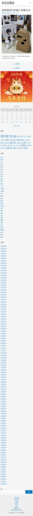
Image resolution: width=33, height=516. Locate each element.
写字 (25, 140)
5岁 (2, 136)
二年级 (7, 140)
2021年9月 (3, 331)
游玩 (2, 213)
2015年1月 (3, 481)
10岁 (21, 136)
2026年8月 (3, 246)
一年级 (28, 136)
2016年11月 (3, 437)
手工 (2, 193)
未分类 (2, 205)
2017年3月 (3, 433)
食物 (2, 234)
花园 (2, 222)
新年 (2, 198)
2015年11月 (3, 459)
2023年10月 (4, 277)
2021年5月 (3, 340)
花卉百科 (16, 497)
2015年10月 (3, 462)
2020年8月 (3, 362)
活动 (2, 208)
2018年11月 (3, 413)
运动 (19, 148)
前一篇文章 (17, 64)
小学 (2, 186)
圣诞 (21, 142)
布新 (11, 145)
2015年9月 (3, 464)
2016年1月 (3, 454)
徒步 (19, 145)
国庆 (15, 143)
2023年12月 (4, 272)
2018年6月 (3, 423)
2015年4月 (3, 476)
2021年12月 (3, 323)
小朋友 (2, 188)
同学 (7, 142)
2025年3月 (3, 263)
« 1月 (14, 125)
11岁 (25, 136)
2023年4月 (3, 292)
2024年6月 (3, 270)
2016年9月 (3, 442)
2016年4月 (3, 450)
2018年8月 (3, 420)
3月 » (18, 125)
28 (30, 121)
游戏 (2, 210)
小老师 (4, 145)
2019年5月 (3, 399)
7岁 (11, 136)
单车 (2, 166)
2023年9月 (3, 280)
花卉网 (16, 501)
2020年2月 (3, 377)
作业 (2, 162)
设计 (2, 225)
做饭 (14, 140)
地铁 (24, 143)
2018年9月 (3, 418)
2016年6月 (3, 445)
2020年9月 (3, 360)
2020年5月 (3, 370)
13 (25, 115)
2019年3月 (3, 403)
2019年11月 (3, 384)
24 (12, 121)
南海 (2, 169)
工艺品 (7, 145)
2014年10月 (4, 483)
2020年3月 (3, 374)
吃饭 (5, 142)
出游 (28, 140)
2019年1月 (3, 408)
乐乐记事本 (8, 2)
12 (21, 115)
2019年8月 (3, 391)
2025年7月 (3, 260)
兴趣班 (22, 140)
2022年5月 (3, 311)
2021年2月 (3, 348)
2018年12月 (3, 411)
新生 (2, 200)
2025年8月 (3, 258)
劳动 (2, 164)
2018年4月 (3, 425)
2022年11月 (3, 302)
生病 (5, 148)
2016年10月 (4, 440)
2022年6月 (3, 309)
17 (11, 118)
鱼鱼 (2, 237)
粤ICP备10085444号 (16, 509)
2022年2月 (3, 319)
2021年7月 (3, 336)
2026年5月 (3, 248)
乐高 (2, 159)
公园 (17, 140)
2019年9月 (3, 389)
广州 (16, 145)
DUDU (16, 503)
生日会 (2, 148)
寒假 (2, 183)
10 (12, 115)
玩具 (30, 145)
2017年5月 (3, 430)
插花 (2, 196)
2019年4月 (3, 401)
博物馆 (2, 142)
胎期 (2, 220)
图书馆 (18, 142)
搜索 (2, 489)
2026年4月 (3, 251)
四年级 (11, 143)
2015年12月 (3, 457)
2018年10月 (3, 416)
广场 (14, 145)
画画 (8, 148)
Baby (2, 157)
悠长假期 (23, 145)
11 (16, 115)
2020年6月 (3, 367)
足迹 (16, 505)
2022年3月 (3, 316)
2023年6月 (3, 287)
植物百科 (16, 507)
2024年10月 (4, 265)
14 (30, 115)
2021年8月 (3, 333)
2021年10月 (3, 328)
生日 (2, 215)
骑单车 (26, 148)
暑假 (2, 203)
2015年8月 (3, 467)
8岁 (15, 136)
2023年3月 (3, 294)
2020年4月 (3, 372)
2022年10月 (4, 304)
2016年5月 (3, 447)
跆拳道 (2, 230)
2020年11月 (3, 355)
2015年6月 (3, 471)
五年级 (11, 140)
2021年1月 (3, 350)
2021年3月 (3, 345)
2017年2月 (3, 435)
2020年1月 (3, 379)
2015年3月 (3, 479)
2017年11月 (3, 428)
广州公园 (16, 499)
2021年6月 (3, 338)
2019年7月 (3, 394)
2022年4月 (3, 314)
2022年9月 (3, 306)
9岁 (18, 136)
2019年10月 (4, 386)
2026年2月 (3, 253)
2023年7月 (3, 285)
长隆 (22, 148)
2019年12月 (3, 382)
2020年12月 (4, 352)
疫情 (11, 148)
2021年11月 (3, 326)
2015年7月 (3, 469)
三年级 (2, 140)
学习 (29, 142)
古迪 (2, 171)
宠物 (2, 181)
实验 (2, 179)
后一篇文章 (17, 68)
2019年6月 (3, 396)
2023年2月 (3, 297)
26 (21, 121)
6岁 (7, 136)
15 (2, 118)
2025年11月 (3, 255)
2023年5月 (3, 289)
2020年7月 (3, 365)
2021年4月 (3, 343)
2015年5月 (3, 474)
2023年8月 (3, 282)
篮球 (14, 148)
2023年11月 (3, 275)
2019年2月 (3, 406)
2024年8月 (3, 268)
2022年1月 (3, 321)
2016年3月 (3, 452)
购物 (2, 227)
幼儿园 (2, 191)
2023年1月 (3, 299)
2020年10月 (4, 357)
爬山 (27, 145)
